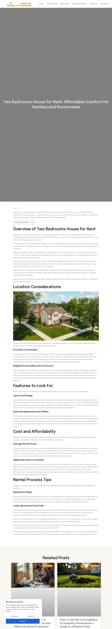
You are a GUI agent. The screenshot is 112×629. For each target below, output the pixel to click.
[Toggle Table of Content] (31, 222)
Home (41, 4)
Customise (14, 616)
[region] (23, 612)
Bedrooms (65, 4)
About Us (93, 4)
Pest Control (52, 4)
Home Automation (79, 4)
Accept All (23, 621)
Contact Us (105, 4)
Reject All (31, 616)
